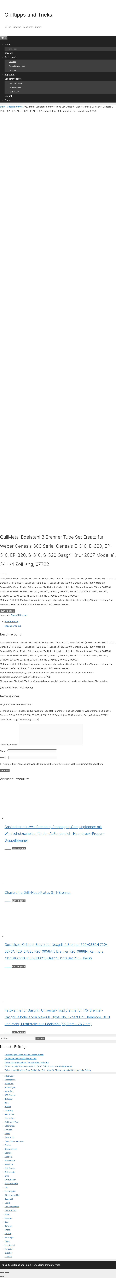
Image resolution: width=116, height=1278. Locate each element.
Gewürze (9, 1164)
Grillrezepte (10, 1172)
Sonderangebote (13, 79)
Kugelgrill (9, 1199)
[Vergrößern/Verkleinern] (1, 1272)
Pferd (7, 1214)
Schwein (8, 1226)
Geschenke (10, 1160)
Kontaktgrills (10, 1191)
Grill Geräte (10, 1168)
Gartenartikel (11, 1149)
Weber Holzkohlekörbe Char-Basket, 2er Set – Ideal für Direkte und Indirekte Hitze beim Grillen (48, 1070)
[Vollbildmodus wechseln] (3, 1272)
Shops (7, 1230)
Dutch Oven (10, 1118)
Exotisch (8, 1130)
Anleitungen (10, 1087)
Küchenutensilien (12, 1195)
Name (4, 751)
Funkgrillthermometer (17, 66)
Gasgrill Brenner (15, 106)
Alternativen (10, 1080)
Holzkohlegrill (14, 92)
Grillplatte (12, 62)
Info (6, 1187)
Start (2, 106)
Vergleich (9, 1249)
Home (8, 44)
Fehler (7, 1133)
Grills (7, 1176)
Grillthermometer (15, 87)
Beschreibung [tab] (12, 621)
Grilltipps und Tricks (28, 15)
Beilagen (8, 1099)
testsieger (9, 1237)
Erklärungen (10, 1126)
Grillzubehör (11, 57)
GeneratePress (52, 1265)
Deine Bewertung (9, 719)
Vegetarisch (10, 1245)
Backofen (9, 1091)
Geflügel (8, 1157)
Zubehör (8, 1253)
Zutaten (8, 1257)
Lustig (7, 1203)
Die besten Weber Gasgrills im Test (20, 1058)
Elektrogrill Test (11, 1122)
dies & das (13, 49)
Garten (8, 1145)
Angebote (9, 74)
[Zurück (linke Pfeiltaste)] (1, 1276)
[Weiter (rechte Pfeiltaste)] (3, 1276)
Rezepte (9, 53)
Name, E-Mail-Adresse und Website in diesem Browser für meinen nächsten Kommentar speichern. (53, 764)
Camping (12, 70)
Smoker (8, 1234)
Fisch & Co (9, 1137)
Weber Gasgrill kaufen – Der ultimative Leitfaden (27, 1062)
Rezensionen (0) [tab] (13, 626)
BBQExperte (10, 1095)
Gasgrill (8, 96)
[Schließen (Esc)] (8, 1272)
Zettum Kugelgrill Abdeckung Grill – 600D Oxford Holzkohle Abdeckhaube (38, 1066)
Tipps (7, 100)
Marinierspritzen (12, 1207)
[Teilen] (6, 1272)
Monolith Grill (10, 1210)
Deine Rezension (9, 744)
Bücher (8, 1107)
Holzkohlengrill (11, 1183)
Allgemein (9, 1076)
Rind (7, 1222)
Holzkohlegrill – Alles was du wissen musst (24, 1055)
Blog (6, 1103)
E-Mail (4, 757)
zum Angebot (7, 611)
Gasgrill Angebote (15, 83)
